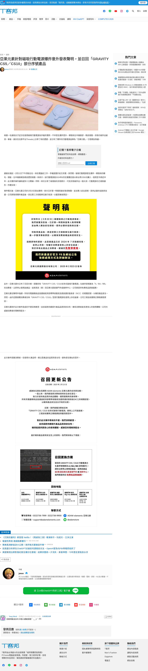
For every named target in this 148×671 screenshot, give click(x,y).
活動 (53, 19)
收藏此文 (34, 69)
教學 (41, 19)
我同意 (143, 3)
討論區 (62, 19)
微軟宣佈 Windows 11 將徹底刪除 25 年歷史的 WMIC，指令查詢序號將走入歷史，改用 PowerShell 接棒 (132, 87)
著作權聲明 (86, 653)
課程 (69, 19)
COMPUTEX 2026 (105, 19)
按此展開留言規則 (27, 633)
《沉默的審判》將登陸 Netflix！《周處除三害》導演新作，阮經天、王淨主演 (37, 537)
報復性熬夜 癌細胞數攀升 (14, 541)
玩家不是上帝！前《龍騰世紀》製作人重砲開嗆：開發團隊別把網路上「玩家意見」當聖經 (132, 102)
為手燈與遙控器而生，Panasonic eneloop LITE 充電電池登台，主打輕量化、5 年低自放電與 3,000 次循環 (132, 125)
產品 (11, 19)
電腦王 (107, 661)
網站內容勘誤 (132, 649)
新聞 (3, 19)
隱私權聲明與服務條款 (91, 649)
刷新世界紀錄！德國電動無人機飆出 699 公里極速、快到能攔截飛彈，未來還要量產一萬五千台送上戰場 (132, 64)
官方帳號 (52, 605)
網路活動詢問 (132, 657)
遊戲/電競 (27, 19)
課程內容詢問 (132, 653)
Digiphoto (109, 657)
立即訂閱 (91, 163)
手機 (19, 19)
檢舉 (49, 616)
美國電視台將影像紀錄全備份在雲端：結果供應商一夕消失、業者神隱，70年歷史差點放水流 (45, 552)
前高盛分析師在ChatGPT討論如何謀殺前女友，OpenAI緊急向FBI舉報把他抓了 (39, 548)
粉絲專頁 (37, 605)
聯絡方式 (63, 657)
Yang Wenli (13, 616)
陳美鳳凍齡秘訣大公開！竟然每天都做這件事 (23, 545)
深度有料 (90, 19)
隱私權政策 (104, 3)
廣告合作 (63, 653)
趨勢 (7, 54)
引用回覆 (45, 616)
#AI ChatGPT (78, 19)
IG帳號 (96, 605)
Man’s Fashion (111, 653)
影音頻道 (82, 605)
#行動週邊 (5, 559)
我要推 (108, 616)
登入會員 (23, 630)
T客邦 (107, 649)
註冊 (145, 11)
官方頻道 (67, 605)
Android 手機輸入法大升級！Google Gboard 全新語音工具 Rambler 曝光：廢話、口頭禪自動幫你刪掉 (132, 132)
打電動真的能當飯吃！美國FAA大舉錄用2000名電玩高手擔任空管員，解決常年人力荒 (132, 72)
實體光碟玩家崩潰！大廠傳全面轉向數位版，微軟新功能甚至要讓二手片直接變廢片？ (132, 117)
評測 (35, 19)
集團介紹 (63, 649)
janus (7, 69)
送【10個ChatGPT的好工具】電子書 (52, 591)
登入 (139, 11)
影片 (47, 19)
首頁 (1, 54)
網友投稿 (131, 661)
